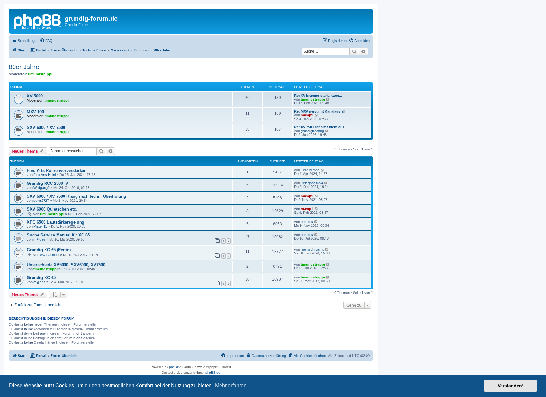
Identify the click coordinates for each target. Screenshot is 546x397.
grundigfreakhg (312, 131)
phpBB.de (212, 372)
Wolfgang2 (41, 188)
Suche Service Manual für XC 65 (58, 235)
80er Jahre (24, 66)
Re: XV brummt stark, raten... (318, 95)
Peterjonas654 (312, 183)
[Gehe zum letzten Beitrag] (322, 170)
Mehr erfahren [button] (230, 385)
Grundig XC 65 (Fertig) (49, 250)
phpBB (174, 367)
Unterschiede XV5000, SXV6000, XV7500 (66, 264)
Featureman (310, 170)
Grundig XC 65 (41, 277)
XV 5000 (35, 96)
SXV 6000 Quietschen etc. (52, 209)
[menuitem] (46, 40)
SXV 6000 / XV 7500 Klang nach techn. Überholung (76, 196)
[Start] (37, 20)
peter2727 (41, 200)
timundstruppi (40, 74)
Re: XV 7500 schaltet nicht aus (319, 127)
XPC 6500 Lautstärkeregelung (55, 222)
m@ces (39, 239)
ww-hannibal (49, 255)
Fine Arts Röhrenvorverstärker (56, 170)
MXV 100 (35, 111)
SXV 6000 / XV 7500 (46, 127)
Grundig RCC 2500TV (47, 183)
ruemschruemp (312, 249)
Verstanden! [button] (511, 385)
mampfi (307, 115)
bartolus (307, 222)
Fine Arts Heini (44, 175)
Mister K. (40, 226)
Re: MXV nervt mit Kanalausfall (319, 111)
